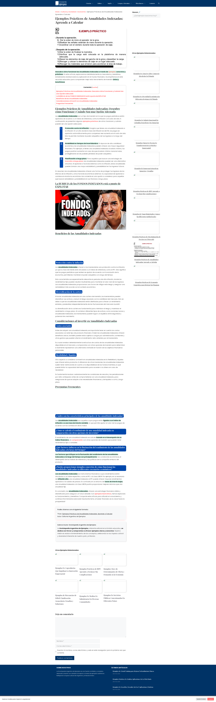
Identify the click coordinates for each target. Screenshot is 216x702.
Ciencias (88, 3)
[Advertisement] (90, 248)
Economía (82, 12)
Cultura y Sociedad (68, 12)
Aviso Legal (156, 699)
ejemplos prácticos (90, 121)
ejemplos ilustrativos (103, 494)
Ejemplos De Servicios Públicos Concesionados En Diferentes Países (114, 598)
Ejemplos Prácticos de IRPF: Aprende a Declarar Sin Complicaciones (90, 572)
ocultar (94, 87)
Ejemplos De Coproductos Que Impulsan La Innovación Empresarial (66, 571)
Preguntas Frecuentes (64, 103)
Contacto (152, 3)
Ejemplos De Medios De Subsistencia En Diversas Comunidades (89, 599)
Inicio (57, 12)
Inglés (110, 3)
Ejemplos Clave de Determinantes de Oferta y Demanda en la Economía (114, 572)
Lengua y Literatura (124, 3)
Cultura (99, 3)
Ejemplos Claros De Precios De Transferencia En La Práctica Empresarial (146, 145)
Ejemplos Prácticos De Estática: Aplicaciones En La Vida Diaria (132, 679)
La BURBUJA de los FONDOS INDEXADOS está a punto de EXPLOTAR (81, 96)
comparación (77, 440)
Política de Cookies (145, 699)
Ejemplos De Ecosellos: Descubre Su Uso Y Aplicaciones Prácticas (133, 687)
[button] (159, 3)
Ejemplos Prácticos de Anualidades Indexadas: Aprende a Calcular (87, 514)
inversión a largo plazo (74, 161)
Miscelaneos (139, 3)
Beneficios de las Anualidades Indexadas (71, 99)
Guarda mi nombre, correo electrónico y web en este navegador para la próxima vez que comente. (91, 651)
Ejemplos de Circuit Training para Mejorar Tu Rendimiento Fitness (133, 671)
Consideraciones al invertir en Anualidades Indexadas (76, 101)
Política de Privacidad (122, 699)
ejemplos (112, 72)
